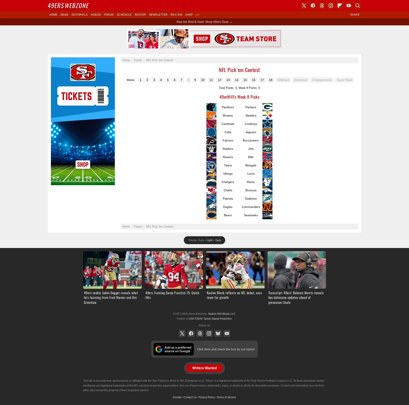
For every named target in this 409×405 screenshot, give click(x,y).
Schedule (124, 14)
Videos (96, 14)
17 (262, 80)
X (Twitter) (182, 333)
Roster (140, 14)
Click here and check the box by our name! (226, 349)
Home (53, 14)
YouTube (226, 333)
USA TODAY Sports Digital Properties (210, 318)
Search (357, 5)
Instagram (209, 333)
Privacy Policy (207, 397)
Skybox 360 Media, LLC (222, 313)
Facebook (191, 333)
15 (245, 80)
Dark (218, 240)
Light (210, 240)
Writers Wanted (204, 368)
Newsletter (158, 14)
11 (211, 80)
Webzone (68, 5)
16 (253, 80)
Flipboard (339, 5)
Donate (177, 397)
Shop (189, 14)
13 (228, 80)
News (64, 14)
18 (270, 80)
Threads (200, 333)
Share (355, 14)
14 (236, 80)
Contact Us (190, 397)
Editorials (80, 14)
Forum (109, 14)
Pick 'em (176, 14)
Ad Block (57, 59)
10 (202, 80)
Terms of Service (226, 397)
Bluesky (218, 333)
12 (219, 80)
